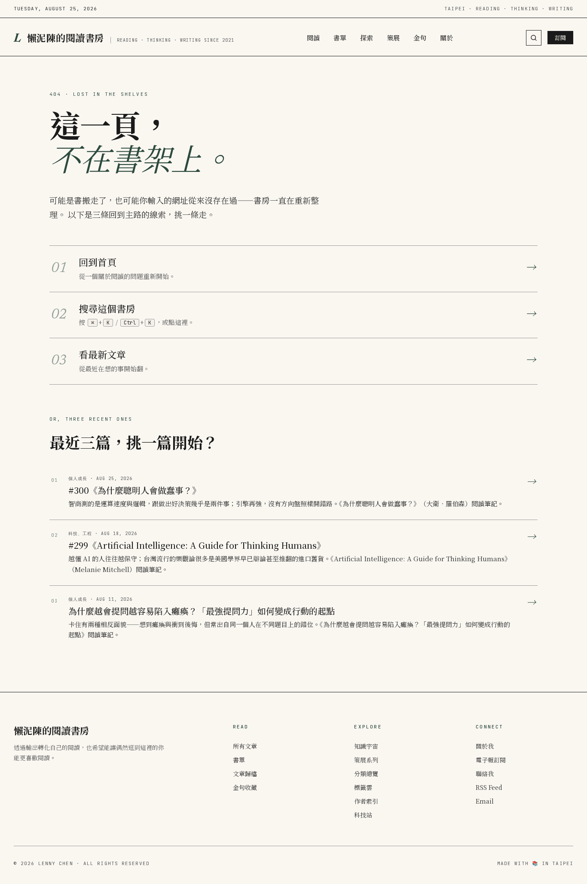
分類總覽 (366, 773)
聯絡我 (485, 773)
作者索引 (366, 801)
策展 (393, 37)
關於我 (485, 746)
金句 (419, 37)
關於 (446, 37)
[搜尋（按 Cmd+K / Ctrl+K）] (533, 38)
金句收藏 (245, 787)
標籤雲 (363, 787)
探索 (366, 37)
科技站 (363, 815)
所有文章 (245, 746)
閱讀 (313, 37)
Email (485, 801)
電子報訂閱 (491, 760)
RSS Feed (489, 787)
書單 (339, 37)
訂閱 (560, 38)
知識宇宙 (366, 746)
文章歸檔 (245, 773)
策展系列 (366, 760)
